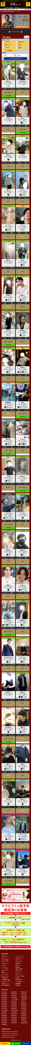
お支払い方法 (19, 970)
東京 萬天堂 (4, 1001)
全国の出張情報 (19, 969)
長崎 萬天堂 (14, 1021)
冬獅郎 (8, 402)
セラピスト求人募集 (20, 976)
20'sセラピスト (19, 960)
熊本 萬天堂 (4, 1022)
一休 (22, 439)
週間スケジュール (20, 958)
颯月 (8, 439)
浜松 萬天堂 (23, 1008)
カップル (7, 42)
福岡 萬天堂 (23, 1019)
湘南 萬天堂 (23, 1003)
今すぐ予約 (8, 95)
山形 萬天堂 (23, 995)
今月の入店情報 (5, 960)
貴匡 (22, 295)
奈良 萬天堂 (23, 1012)
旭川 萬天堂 (4, 992)
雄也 (8, 81)
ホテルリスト (19, 972)
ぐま (8, 476)
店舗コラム (4, 972)
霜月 (22, 692)
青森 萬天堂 (14, 993)
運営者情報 (18, 983)
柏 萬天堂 (23, 1001)
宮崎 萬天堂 (14, 1022)
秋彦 (8, 692)
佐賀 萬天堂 (4, 1021)
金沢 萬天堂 (23, 1006)
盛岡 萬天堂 (23, 993)
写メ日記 (4, 965)
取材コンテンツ (5, 970)
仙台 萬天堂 (14, 995)
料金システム (5, 958)
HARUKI (22, 81)
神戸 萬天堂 (14, 1013)
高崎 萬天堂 (14, 997)
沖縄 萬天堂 (4, 1024)
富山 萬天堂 (4, 1006)
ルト (8, 367)
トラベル (7, 47)
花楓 (22, 367)
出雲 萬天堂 (23, 1015)
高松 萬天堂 (14, 1017)
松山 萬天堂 (4, 1019)
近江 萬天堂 (23, 1010)
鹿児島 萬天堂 (24, 1022)
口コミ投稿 (16, 1043)
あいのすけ (8, 657)
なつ (22, 190)
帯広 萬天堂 (23, 992)
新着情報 (18, 967)
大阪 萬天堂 (14, 1012)
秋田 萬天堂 (4, 995)
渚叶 (8, 260)
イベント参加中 (8, 50)
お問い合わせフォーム (7, 981)
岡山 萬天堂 (23, 1013)
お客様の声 (18, 963)
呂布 (8, 330)
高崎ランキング (19, 974)
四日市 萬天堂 (14, 1010)
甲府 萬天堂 (23, 1004)
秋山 (22, 476)
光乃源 (23, 330)
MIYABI (8, 727)
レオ (8, 834)
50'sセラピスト (5, 963)
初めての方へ (5, 956)
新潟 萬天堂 (4, 1004)
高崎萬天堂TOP (19, 979)
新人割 (19, 47)
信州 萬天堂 (14, 1004)
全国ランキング (5, 976)
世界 (8, 620)
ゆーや (8, 225)
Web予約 (27, 1043)
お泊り (19, 45)
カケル (23, 869)
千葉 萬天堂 (4, 1003)
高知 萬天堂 (14, 1019)
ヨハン (23, 657)
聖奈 (8, 550)
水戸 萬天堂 (4, 999)
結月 (22, 799)
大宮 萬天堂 (23, 999)
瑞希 (22, 550)
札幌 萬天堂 (14, 992)
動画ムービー (19, 965)
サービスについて (20, 956)
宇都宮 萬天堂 (24, 997)
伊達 (8, 585)
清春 (22, 727)
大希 (8, 295)
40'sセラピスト (19, 961)
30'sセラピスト (5, 961)
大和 (8, 155)
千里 (8, 118)
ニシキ (23, 513)
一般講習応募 (5, 978)
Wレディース (8, 45)
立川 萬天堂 (14, 1001)
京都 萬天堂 (4, 1012)
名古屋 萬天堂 (5, 1010)
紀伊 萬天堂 (4, 1013)
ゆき (8, 799)
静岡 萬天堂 (14, 1008)
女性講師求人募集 (6, 979)
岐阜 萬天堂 (4, 1008)
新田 (8, 869)
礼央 (22, 585)
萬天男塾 (18, 978)
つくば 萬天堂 (14, 999)
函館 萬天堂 (4, 993)
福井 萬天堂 (14, 1006)
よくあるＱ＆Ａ (5, 967)
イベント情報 (5, 969)
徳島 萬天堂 (23, 1017)
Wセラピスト (21, 42)
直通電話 (5, 1043)
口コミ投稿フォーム (20, 981)
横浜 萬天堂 (14, 1003)
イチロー (22, 834)
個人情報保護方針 (6, 985)
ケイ (22, 225)
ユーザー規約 (5, 974)
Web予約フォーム (6, 983)
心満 (22, 155)
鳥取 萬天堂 (14, 1015)
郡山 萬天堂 (4, 997)
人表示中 (6, 36)
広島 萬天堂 (4, 1015)
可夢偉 (23, 620)
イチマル (8, 513)
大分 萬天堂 (23, 1021)
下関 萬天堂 (4, 1017)
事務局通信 (18, 985)
